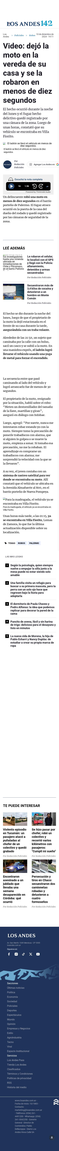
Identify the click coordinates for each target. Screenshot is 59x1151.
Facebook (9, 954)
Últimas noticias (15, 987)
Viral (9, 1046)
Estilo (10, 1033)
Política (11, 992)
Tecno (10, 1042)
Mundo (11, 1019)
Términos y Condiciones (20, 1073)
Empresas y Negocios (18, 1028)
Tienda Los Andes (16, 1064)
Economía (12, 996)
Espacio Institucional (18, 1051)
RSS (9, 1082)
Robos (21, 543)
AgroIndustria (14, 1037)
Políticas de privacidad (19, 1078)
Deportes (12, 1010)
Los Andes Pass (15, 1060)
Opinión (11, 1024)
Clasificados (13, 1069)
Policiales (19, 35)
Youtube (38, 954)
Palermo (34, 543)
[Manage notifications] (51, 1137)
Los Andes (6, 35)
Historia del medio (16, 1087)
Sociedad (12, 1001)
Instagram (16, 954)
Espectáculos (14, 1015)
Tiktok (23, 954)
